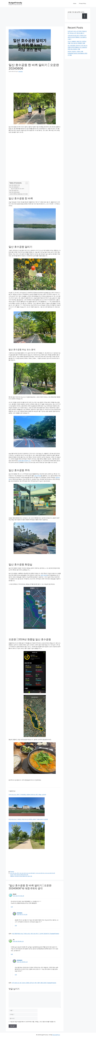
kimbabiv (19, 913)
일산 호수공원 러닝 (40, 873)
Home (74, 3)
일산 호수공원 (23, 873)
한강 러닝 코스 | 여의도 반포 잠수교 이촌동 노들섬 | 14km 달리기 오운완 (28, 819)
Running (12, 871)
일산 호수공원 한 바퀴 (14, 185)
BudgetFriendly (15, 3)
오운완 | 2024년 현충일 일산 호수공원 (18, 194)
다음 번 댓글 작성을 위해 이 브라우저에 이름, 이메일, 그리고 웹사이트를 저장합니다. (33, 1021)
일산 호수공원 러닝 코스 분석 (17, 188)
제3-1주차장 (38, 475)
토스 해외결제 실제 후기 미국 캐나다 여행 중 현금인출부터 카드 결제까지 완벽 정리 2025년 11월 (77, 47)
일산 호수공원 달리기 (14, 187)
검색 (84, 16)
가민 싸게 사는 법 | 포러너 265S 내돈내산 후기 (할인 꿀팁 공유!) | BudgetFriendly (34, 982)
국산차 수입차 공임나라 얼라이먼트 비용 (19, 874)
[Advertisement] (16, 17)
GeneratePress (56, 1034)
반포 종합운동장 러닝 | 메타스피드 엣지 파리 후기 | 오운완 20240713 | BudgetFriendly (35, 933)
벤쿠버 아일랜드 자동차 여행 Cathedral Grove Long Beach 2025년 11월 (77, 53)
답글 (12, 906)
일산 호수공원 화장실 (14, 192)
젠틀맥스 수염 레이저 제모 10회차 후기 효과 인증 (21, 876)
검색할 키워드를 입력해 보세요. (76, 12)
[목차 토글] (26, 183)
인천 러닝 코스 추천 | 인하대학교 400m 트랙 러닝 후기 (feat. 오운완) (27, 794)
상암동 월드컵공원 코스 (24, 460)
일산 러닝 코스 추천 (14, 873)
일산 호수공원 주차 (13, 190)
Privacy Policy (82, 3)
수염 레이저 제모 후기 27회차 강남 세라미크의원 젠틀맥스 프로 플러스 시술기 (77, 37)
